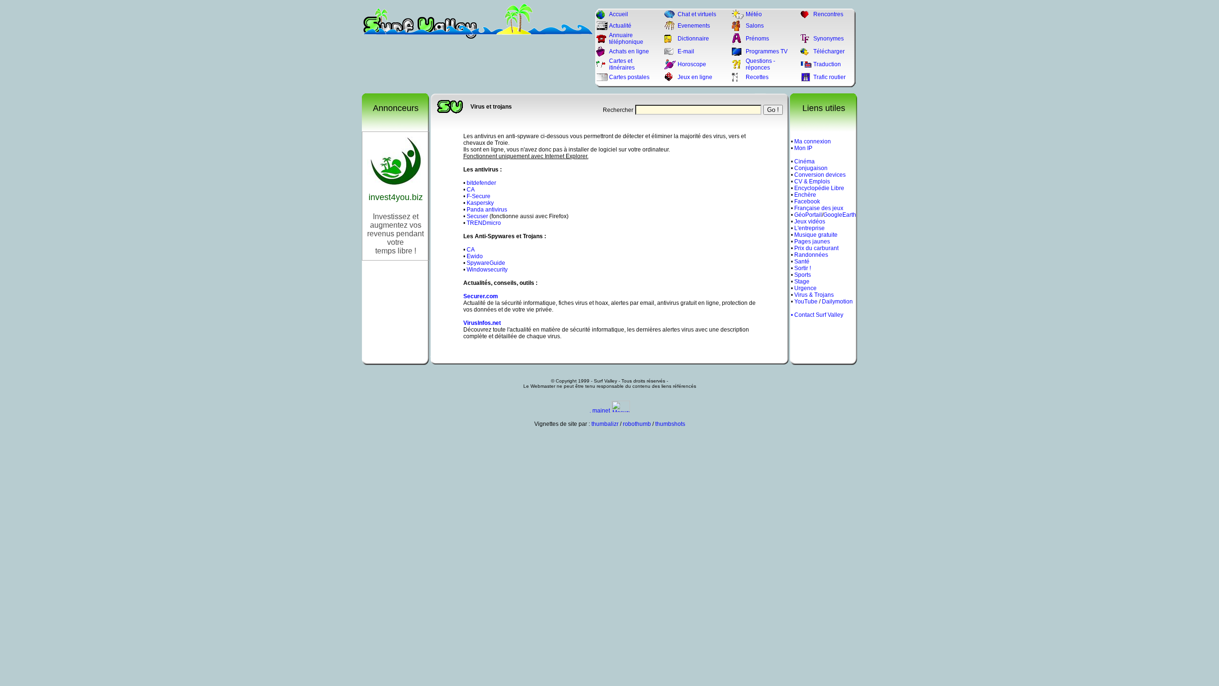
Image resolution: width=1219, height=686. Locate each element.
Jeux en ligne (695, 77)
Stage (801, 281)
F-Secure (478, 196)
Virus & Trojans (814, 295)
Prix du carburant (816, 248)
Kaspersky (480, 203)
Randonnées (811, 255)
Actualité (620, 25)
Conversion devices (820, 175)
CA (471, 189)
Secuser (477, 216)
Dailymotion (837, 301)
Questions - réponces (760, 64)
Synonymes (828, 38)
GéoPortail (808, 215)
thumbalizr (605, 424)
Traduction (827, 64)
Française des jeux (818, 208)
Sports (802, 275)
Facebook (807, 201)
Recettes (757, 77)
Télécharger (829, 51)
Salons (755, 25)
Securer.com (480, 296)
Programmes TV (767, 51)
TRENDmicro (484, 223)
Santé (801, 261)
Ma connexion (812, 141)
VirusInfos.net (482, 323)
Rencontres (828, 14)
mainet (601, 410)
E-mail (686, 51)
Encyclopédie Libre (819, 188)
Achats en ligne (629, 51)
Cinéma (804, 161)
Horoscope (692, 64)
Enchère (805, 195)
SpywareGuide (486, 263)
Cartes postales (629, 77)
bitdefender (481, 183)
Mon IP (803, 148)
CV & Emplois (812, 181)
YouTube (806, 301)
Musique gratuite (816, 235)
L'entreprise (809, 228)
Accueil (618, 14)
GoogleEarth (839, 215)
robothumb (637, 424)
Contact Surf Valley (818, 315)
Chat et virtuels (697, 14)
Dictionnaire (693, 38)
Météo (754, 14)
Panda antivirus (487, 209)
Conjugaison (811, 168)
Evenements (694, 25)
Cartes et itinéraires (622, 64)
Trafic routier (829, 77)
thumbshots (670, 424)
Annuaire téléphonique (626, 38)
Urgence (805, 288)
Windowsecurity (487, 269)
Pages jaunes (812, 241)
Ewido (475, 256)
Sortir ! (802, 268)
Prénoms (757, 38)
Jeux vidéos (809, 221)
